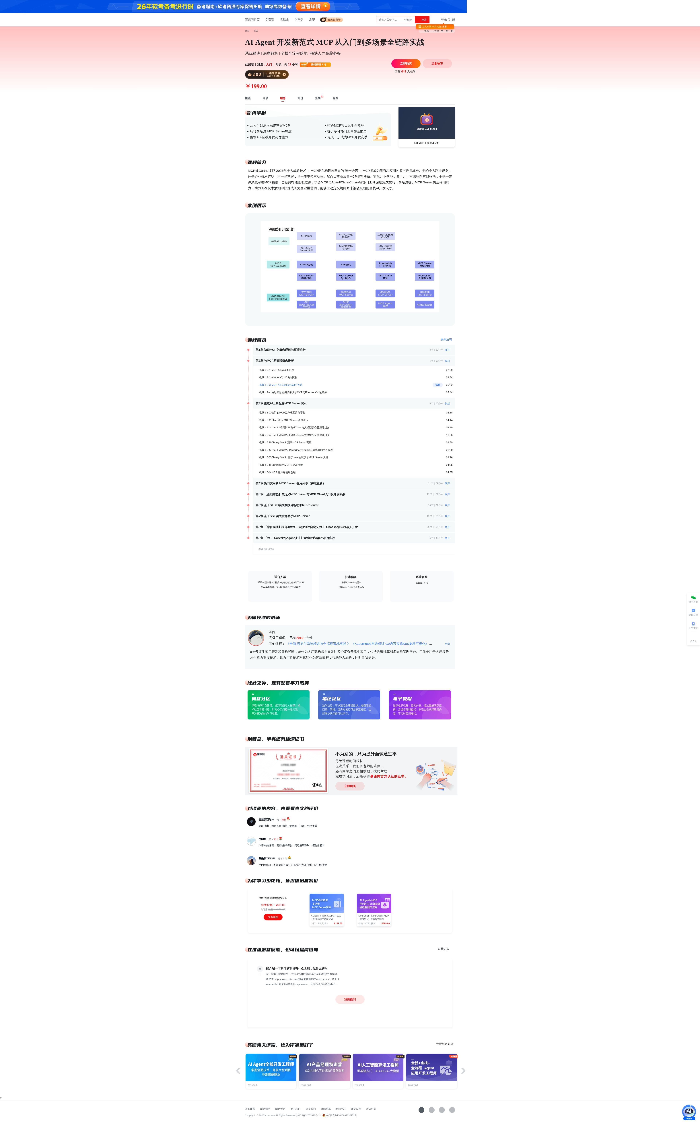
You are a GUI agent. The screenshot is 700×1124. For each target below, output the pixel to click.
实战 (256, 31)
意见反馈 (356, 1109)
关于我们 (295, 1109)
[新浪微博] (442, 1110)
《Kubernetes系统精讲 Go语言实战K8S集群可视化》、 (391, 644)
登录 (444, 19)
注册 (452, 19)
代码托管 (371, 1109)
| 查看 (444, 26)
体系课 (299, 19)
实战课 (284, 19)
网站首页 (280, 1109)
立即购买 (350, 786)
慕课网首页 (252, 19)
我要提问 (350, 999)
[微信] (432, 1110)
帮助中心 (341, 1109)
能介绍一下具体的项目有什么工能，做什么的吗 (296, 968)
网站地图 (265, 1109)
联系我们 (311, 1109)
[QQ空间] (452, 1110)
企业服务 (250, 1109)
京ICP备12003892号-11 (309, 1115)
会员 (333, 19)
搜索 (424, 19)
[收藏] (421, 1110)
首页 (247, 31)
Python (409, 19)
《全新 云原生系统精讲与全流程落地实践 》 (318, 644)
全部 (448, 643)
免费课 (269, 19)
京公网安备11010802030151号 (341, 1115)
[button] (463, 1071)
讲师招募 (326, 1109)
